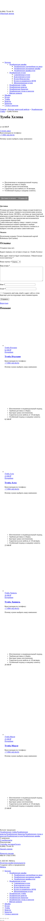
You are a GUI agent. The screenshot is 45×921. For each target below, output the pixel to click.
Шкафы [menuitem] (8, 904)
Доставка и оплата (8, 198)
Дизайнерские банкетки (18, 89)
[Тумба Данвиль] (13, 682)
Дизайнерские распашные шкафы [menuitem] (27, 877)
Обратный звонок (7, 13)
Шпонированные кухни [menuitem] (23, 891)
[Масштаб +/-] (8, 918)
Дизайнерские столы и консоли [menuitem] (21, 900)
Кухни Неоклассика (22, 79)
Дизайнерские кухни (17, 73)
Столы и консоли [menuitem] (11, 914)
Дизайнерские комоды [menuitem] (18, 895)
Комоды (8, 101)
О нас (2, 840)
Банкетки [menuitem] (8, 912)
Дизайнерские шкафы (17, 64)
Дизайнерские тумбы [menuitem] (17, 893)
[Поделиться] (3, 918)
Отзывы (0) (22, 198)
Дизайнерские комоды (18, 87)
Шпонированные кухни (23, 83)
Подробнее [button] (9, 352)
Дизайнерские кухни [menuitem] (17, 881)
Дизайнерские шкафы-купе (24, 71)
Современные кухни (22, 75)
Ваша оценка (6, 262)
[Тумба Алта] (13, 563)
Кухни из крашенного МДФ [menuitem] (25, 889)
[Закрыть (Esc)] (1, 918)
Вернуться (4, 303)
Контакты (8, 840)
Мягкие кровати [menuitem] (15, 902)
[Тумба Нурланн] (11, 437)
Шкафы (8, 95)
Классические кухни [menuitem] (22, 885)
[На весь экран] (5, 918)
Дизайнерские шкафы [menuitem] (17, 873)
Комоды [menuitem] (8, 910)
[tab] (8, 198)
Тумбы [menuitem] (7, 908)
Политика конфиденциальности (12, 863)
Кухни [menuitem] (7, 906)
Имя (2, 284)
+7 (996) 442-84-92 (7, 135)
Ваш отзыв (5, 266)
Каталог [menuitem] (8, 871)
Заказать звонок (6, 849)
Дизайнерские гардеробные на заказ (28, 66)
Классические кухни (22, 77)
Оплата (18, 844)
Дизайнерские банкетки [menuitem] (18, 898)
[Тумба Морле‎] (12, 826)
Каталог (8, 62)
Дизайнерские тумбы (17, 85)
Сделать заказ (5, 131)
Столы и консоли (11, 105)
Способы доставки (7, 844)
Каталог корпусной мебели (18, 109)
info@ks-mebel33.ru (6, 851)
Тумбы (7, 99)
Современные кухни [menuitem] (22, 883)
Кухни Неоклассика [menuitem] (22, 887)
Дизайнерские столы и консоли (21, 91)
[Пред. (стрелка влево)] (1, 920)
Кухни (7, 97)
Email (3, 289)
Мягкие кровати (15, 93)
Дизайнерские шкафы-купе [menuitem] (24, 879)
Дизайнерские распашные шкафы (27, 68)
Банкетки (8, 103)
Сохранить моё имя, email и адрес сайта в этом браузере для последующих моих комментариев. (19, 294)
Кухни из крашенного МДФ (25, 81)
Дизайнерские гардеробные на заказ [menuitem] (28, 875)
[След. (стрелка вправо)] (3, 920)
